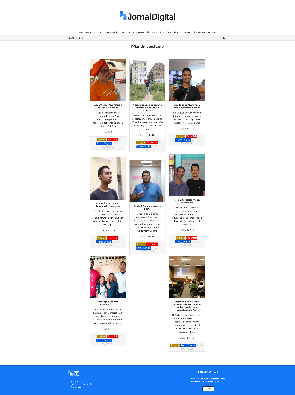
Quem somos (76, 387)
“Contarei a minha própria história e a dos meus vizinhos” (147, 108)
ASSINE (208, 389)
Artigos (101, 139)
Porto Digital (104, 143)
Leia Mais (108, 132)
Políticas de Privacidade (81, 384)
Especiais (112, 139)
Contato (74, 381)
